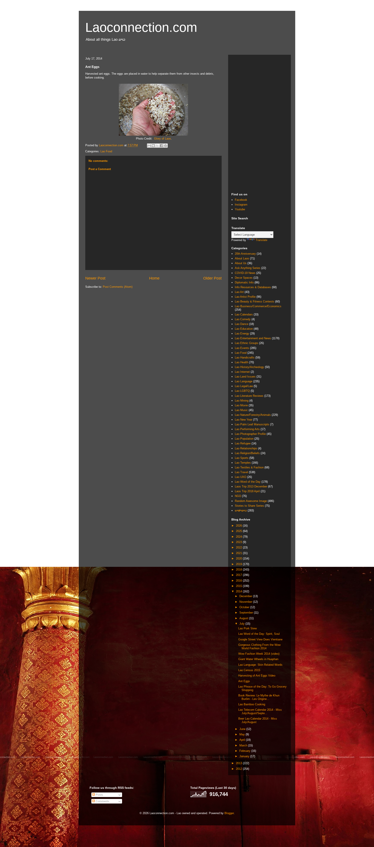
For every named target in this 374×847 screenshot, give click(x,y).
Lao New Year (243, 419)
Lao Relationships (246, 448)
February (245, 750)
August (244, 618)
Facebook (241, 199)
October (244, 607)
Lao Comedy (243, 319)
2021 (239, 553)
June (242, 729)
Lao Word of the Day (248, 481)
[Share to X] (157, 145)
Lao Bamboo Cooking (251, 704)
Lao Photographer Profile (250, 434)
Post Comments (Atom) (117, 286)
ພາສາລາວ (241, 510)
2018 (239, 569)
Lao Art (239, 292)
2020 (239, 558)
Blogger (229, 813)
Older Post (212, 278)
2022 (239, 547)
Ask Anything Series (247, 268)
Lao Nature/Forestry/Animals (253, 414)
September (246, 612)
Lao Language (243, 381)
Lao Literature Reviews (249, 395)
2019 (239, 564)
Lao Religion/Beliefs (247, 453)
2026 (239, 525)
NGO (238, 496)
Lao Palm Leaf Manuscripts (252, 424)
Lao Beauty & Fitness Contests (254, 301)
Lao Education (244, 328)
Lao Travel (241, 472)
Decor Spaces (244, 277)
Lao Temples (243, 462)
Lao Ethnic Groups (246, 343)
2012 (239, 768)
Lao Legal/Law (244, 386)
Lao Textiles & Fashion (249, 467)
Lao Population (244, 438)
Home (154, 278)
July (242, 623)
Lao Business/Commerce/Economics (258, 306)
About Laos (242, 258)
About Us (241, 263)
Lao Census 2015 (249, 670)
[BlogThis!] (153, 145)
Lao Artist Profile (245, 296)
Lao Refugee (243, 443)
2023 (239, 542)
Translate (261, 240)
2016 (239, 580)
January (244, 756)
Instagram (241, 204)
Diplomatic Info (244, 282)
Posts (99, 794)
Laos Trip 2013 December (251, 486)
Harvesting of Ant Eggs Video (256, 675)
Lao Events (242, 348)
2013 (239, 763)
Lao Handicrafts (245, 357)
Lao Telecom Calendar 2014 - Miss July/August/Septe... (260, 711)
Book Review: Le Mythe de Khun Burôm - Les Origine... (258, 697)
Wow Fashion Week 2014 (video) (258, 653)
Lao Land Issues (245, 376)
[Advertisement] (259, 123)
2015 (239, 586)
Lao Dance (241, 324)
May (242, 734)
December (246, 596)
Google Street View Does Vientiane (260, 639)
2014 (239, 591)
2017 (239, 575)
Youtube (240, 209)
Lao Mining (241, 400)
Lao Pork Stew (247, 628)
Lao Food (106, 151)
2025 (239, 531)
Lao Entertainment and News (253, 338)
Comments (102, 801)
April (242, 739)
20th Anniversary (245, 253)
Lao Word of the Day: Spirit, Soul (259, 633)
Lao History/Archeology (249, 367)
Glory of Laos (162, 138)
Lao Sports (241, 458)
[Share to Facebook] (161, 145)
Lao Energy (242, 333)
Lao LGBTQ (242, 390)
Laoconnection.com (141, 27)
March (243, 745)
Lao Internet (242, 371)
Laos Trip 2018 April (247, 491)
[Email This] (149, 145)
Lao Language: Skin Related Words (260, 664)
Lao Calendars (244, 314)
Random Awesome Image (251, 501)
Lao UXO (240, 477)
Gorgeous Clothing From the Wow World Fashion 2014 (259, 646)
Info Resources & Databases (253, 287)
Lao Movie (241, 405)
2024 (239, 536)
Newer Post (95, 278)
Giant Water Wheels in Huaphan (258, 659)
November (246, 601)
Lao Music (241, 410)
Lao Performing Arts (247, 429)
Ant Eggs (244, 681)
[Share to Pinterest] (165, 145)
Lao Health (241, 362)
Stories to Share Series (249, 505)
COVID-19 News (245, 273)
